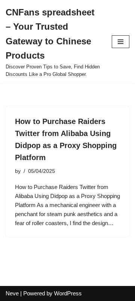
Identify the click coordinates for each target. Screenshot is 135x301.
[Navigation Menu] (120, 41)
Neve (12, 293)
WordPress (68, 293)
